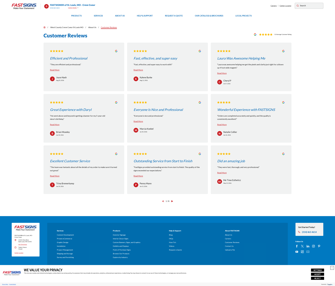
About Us (228, 235)
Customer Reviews (232, 242)
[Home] (24, 6)
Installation (61, 246)
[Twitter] (302, 246)
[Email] (308, 251)
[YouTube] (296, 251)
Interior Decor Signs (120, 239)
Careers (274, 6)
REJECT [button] (317, 278)
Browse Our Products (121, 254)
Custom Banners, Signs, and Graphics (126, 242)
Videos (171, 246)
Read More (54, 70)
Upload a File (230, 250)
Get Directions (22, 244)
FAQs (171, 239)
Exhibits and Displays (121, 246)
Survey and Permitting (65, 257)
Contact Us (229, 246)
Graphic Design (62, 242)
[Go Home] (44, 27)
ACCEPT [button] (317, 274)
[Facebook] (296, 246)
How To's (172, 242)
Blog (171, 235)
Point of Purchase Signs (122, 250)
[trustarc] (330, 284)
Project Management (65, 250)
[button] (332, 268)
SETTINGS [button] (317, 270)
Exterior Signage (119, 235)
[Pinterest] (319, 246)
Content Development (65, 235)
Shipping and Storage (65, 254)
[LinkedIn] (308, 246)
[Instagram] (313, 246)
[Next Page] (172, 201)
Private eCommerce (64, 239)
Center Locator (285, 6)
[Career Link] (302, 251)
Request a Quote (175, 250)
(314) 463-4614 (54, 8)
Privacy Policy (5, 284)
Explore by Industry (120, 257)
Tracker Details (12, 284)
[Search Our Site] (298, 5)
